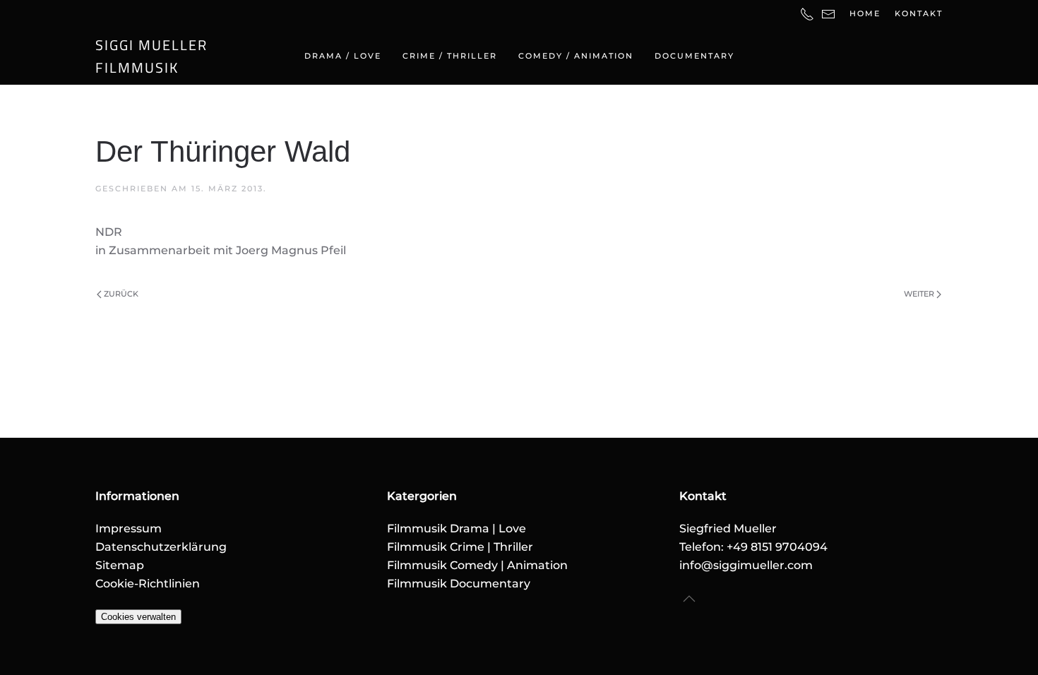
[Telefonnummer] (807, 13)
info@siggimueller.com (746, 565)
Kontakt (919, 13)
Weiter (919, 294)
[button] (689, 599)
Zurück (121, 294)
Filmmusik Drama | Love (456, 528)
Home (865, 13)
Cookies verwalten (138, 616)
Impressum (128, 528)
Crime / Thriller (449, 56)
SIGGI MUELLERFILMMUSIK (151, 56)
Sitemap (119, 565)
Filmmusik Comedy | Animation (477, 565)
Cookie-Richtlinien (147, 583)
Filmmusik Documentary (458, 583)
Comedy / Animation (575, 56)
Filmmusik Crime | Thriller (460, 547)
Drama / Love (342, 56)
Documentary (694, 56)
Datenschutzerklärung (161, 547)
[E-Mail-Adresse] (828, 13)
